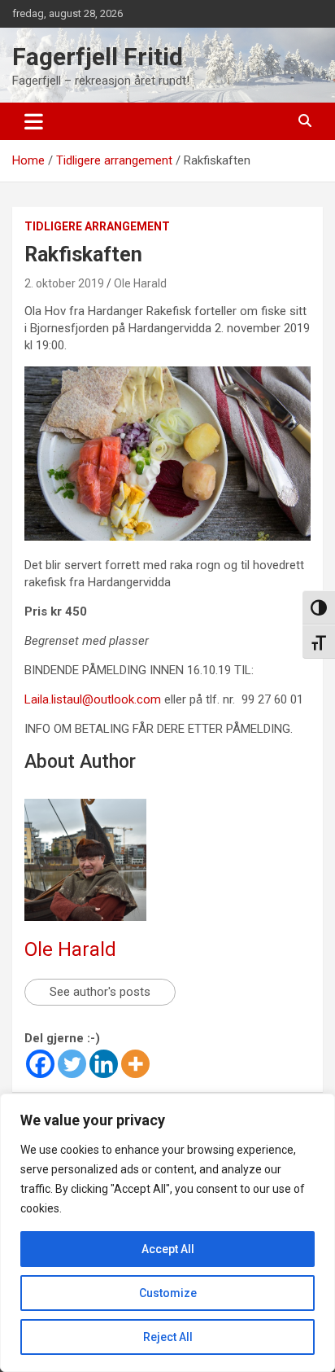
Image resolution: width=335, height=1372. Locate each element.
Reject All (168, 1337)
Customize (168, 1293)
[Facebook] (40, 1064)
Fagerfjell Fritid (97, 56)
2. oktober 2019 (64, 283)
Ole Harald (140, 283)
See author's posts (100, 991)
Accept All (167, 1249)
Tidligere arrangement (97, 226)
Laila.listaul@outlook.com (92, 699)
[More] (135, 1064)
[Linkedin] (103, 1064)
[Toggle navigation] (33, 121)
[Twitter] (72, 1064)
